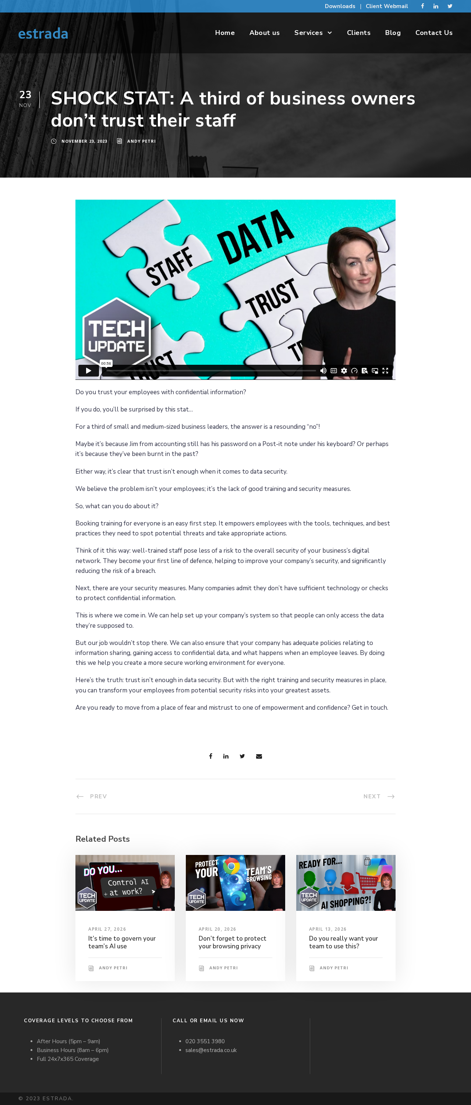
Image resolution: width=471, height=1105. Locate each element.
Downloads (340, 6)
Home (225, 32)
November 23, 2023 (84, 141)
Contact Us (434, 32)
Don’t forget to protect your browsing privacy (232, 942)
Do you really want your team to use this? (343, 942)
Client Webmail (387, 6)
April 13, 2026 (328, 929)
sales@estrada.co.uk (211, 1050)
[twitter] (450, 6)
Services (308, 32)
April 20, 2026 (218, 929)
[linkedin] (435, 6)
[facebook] (422, 6)
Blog (393, 32)
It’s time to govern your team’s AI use (122, 942)
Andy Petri (141, 141)
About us (264, 32)
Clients (359, 32)
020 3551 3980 (205, 1041)
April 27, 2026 (107, 929)
